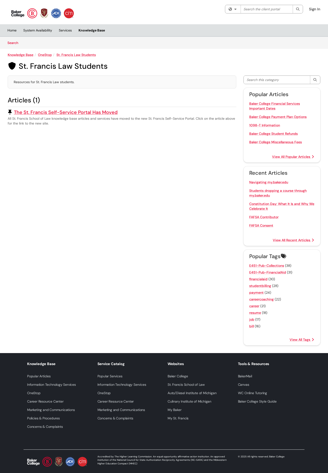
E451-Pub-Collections (266, 265)
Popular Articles (39, 376)
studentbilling (260, 286)
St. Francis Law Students (76, 55)
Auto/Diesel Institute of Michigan (192, 393)
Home (12, 30)
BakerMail (245, 376)
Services (65, 30)
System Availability (37, 30)
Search (14, 42)
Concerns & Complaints (45, 426)
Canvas (243, 384)
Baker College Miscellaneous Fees (275, 142)
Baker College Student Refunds (273, 133)
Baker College (178, 376)
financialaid (258, 279)
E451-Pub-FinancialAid (267, 272)
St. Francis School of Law (186, 384)
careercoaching (261, 299)
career (254, 306)
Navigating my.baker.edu (268, 182)
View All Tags (300, 339)
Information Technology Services (51, 384)
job (251, 319)
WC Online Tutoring (252, 393)
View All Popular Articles (291, 157)
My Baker (174, 410)
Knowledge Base (92, 30)
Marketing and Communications (51, 410)
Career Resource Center (45, 401)
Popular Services (109, 376)
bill (251, 326)
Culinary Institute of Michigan (189, 401)
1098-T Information (264, 125)
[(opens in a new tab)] (42, 13)
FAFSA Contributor (264, 217)
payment (256, 292)
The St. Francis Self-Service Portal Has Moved (66, 112)
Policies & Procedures (43, 418)
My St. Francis (178, 418)
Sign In (314, 9)
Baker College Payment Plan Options (278, 117)
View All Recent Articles (292, 240)
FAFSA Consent (261, 225)
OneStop (45, 55)
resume (255, 313)
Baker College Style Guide (257, 401)
